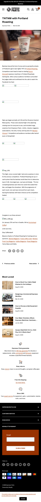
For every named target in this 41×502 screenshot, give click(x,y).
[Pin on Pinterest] (13, 250)
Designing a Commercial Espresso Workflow (26, 295)
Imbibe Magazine (21, 241)
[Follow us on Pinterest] (16, 464)
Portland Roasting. (32, 69)
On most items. (20, 382)
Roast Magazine (32, 241)
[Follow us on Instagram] (12, 464)
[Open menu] (3, 9)
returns (7, 369)
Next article (33, 263)
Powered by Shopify (7, 487)
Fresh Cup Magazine (8, 241)
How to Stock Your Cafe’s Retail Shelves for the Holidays (25, 283)
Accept (23, 498)
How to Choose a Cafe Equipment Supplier (26, 307)
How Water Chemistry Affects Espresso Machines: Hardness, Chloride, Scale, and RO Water (25, 319)
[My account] (32, 9)
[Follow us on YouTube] (20, 464)
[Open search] (28, 9)
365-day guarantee (22, 351)
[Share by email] (22, 250)
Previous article (9, 263)
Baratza (35, 238)
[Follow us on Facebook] (3, 464)
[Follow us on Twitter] (7, 464)
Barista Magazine (14, 238)
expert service (8, 396)
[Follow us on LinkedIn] (28, 464)
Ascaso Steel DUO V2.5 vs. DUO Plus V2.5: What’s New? (25, 331)
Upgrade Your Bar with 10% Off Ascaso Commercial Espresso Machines (20, 2)
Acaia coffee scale (26, 238)
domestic (28, 353)
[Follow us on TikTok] (24, 464)
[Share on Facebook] (9, 250)
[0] (37, 9)
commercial (19, 353)
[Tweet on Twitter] (17, 250)
